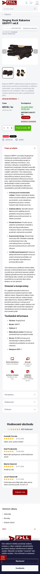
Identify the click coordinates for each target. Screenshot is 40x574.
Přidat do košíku (21, 128)
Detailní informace (9, 99)
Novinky (7, 518)
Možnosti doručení (28, 121)
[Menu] (37, 2)
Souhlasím (20, 568)
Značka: (8, 34)
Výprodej (7, 514)
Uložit (6, 136)
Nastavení (20, 561)
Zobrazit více (20, 492)
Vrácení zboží (9, 522)
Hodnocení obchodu (20, 424)
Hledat (35, 9)
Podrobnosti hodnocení (30, 28)
